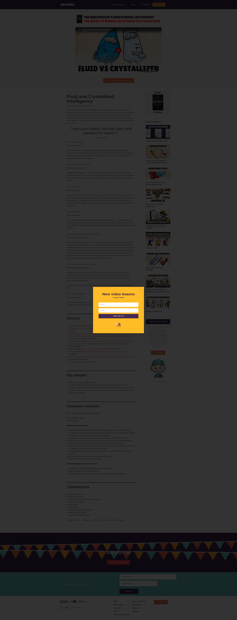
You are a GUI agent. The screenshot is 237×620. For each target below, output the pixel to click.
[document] (118, 310)
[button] (141, 290)
